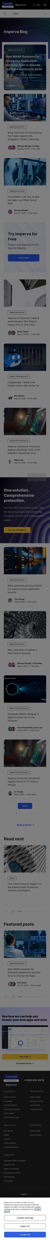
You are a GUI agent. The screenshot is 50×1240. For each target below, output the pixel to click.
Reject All (25, 1226)
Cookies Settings (25, 1218)
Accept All (25, 1234)
